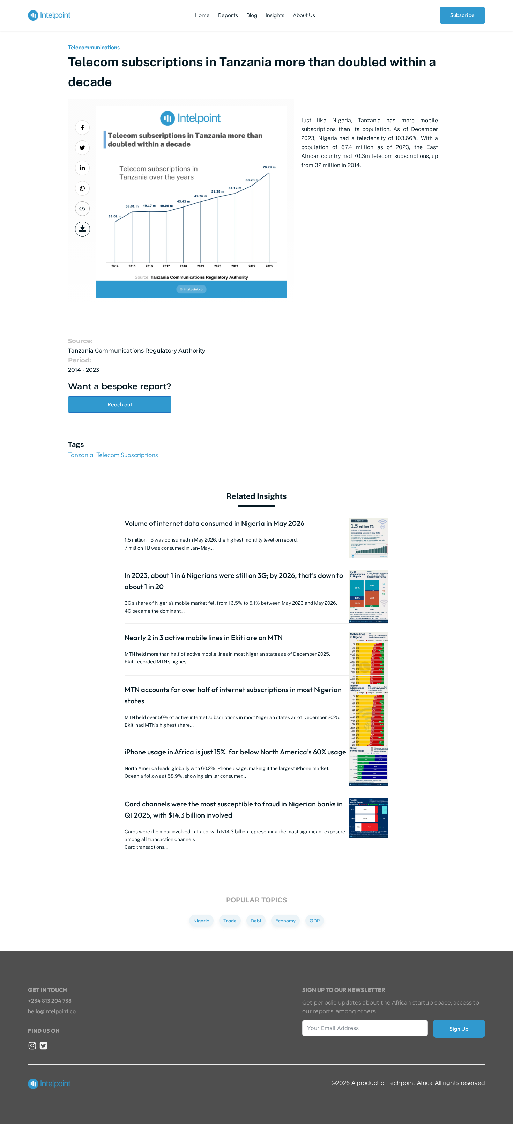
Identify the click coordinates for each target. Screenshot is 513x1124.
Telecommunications (94, 47)
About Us (304, 15)
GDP (315, 921)
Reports (228, 15)
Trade (230, 921)
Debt (256, 921)
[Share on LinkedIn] (82, 168)
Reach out (119, 404)
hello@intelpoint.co (52, 1011)
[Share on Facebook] (82, 127)
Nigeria (201, 921)
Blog (251, 15)
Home (202, 15)
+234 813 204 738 (50, 1000)
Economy (285, 921)
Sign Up (458, 1028)
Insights (275, 15)
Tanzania (81, 455)
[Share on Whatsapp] (82, 188)
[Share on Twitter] (82, 147)
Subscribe (462, 15)
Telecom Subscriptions (127, 455)
